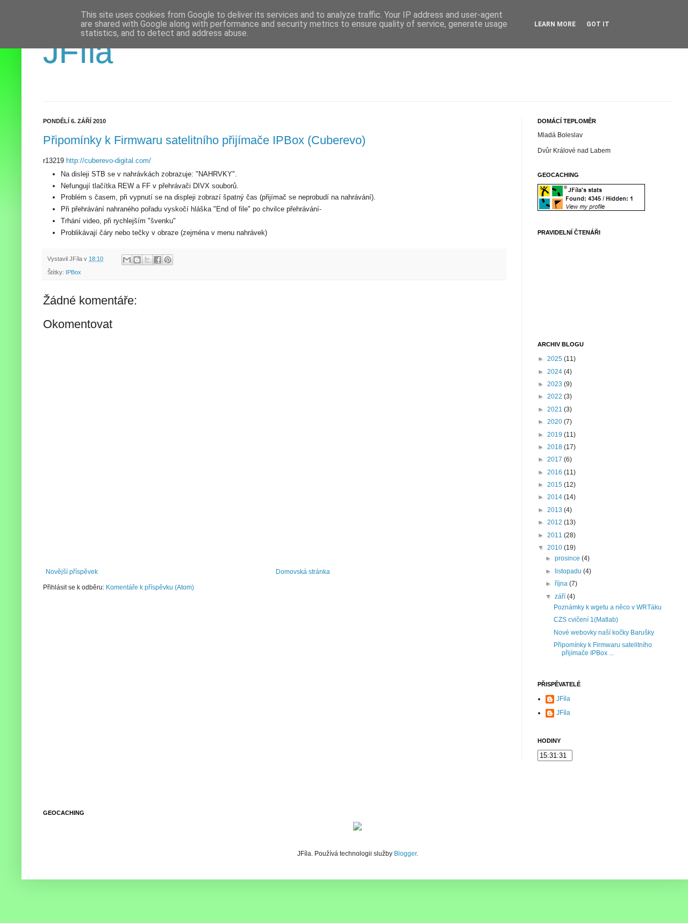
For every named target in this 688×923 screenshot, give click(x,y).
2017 (555, 459)
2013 (555, 510)
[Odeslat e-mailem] (126, 259)
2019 (555, 434)
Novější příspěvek (72, 572)
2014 (555, 497)
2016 (555, 472)
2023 (555, 384)
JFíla (78, 52)
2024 (555, 371)
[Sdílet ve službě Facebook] (157, 259)
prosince (568, 558)
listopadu (569, 571)
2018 (555, 447)
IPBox (73, 272)
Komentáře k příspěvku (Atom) (150, 587)
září (561, 596)
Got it (598, 24)
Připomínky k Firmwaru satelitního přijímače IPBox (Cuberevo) (204, 140)
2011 (555, 535)
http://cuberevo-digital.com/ (108, 161)
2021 (555, 409)
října (562, 583)
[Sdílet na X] (147, 259)
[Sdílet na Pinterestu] (167, 259)
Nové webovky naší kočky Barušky (604, 632)
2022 (555, 396)
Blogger (405, 853)
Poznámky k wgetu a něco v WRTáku (608, 607)
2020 (555, 421)
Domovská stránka (303, 572)
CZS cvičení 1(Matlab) (586, 619)
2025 (555, 359)
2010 (555, 547)
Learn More (555, 24)
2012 (555, 522)
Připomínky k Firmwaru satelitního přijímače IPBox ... (603, 648)
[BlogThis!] (137, 259)
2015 (555, 484)
